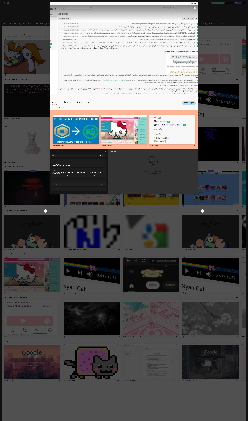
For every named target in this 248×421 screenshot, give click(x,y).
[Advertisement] (5, 210)
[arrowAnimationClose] (45, 211)
